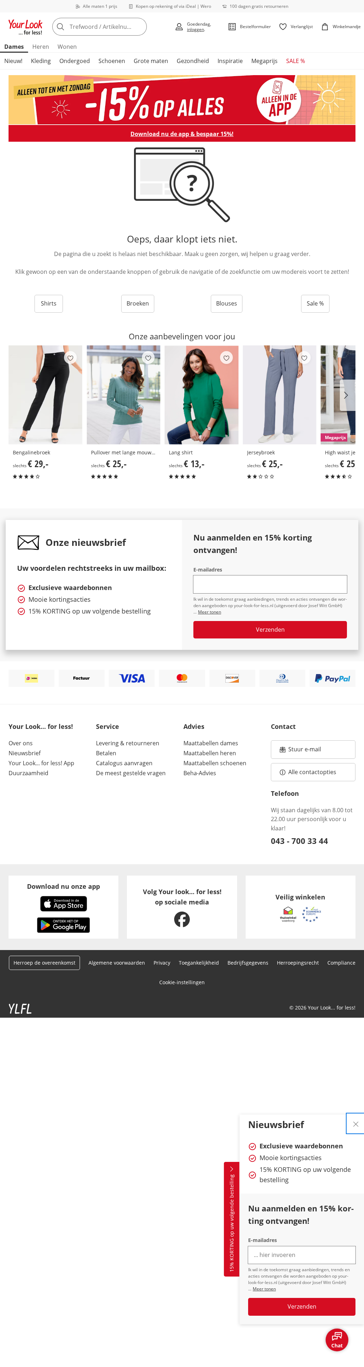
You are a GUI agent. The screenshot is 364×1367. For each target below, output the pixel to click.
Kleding (41, 61)
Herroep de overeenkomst (44, 962)
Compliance (341, 962)
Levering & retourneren (127, 743)
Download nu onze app (63, 886)
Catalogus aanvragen (124, 763)
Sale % (315, 303)
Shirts (49, 303)
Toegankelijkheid (199, 962)
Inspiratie (230, 61)
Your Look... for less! (41, 726)
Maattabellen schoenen (214, 763)
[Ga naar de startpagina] (25, 26)
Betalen (106, 753)
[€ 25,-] (124, 394)
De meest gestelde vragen (131, 773)
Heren (40, 47)
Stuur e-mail (304, 751)
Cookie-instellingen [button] (182, 982)
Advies (193, 726)
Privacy (162, 962)
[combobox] (111, 26)
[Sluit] (356, 1123)
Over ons (21, 743)
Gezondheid (193, 61)
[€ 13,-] (202, 394)
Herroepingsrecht (298, 962)
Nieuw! (13, 61)
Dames (14, 47)
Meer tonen (264, 1289)
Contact (283, 726)
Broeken (138, 303)
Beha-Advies (199, 773)
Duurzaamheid (28, 773)
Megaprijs (264, 61)
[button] (347, 395)
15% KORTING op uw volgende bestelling (231, 1223)
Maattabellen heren (209, 753)
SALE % (295, 61)
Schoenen (111, 61)
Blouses (226, 303)
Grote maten (151, 61)
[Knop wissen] (139, 27)
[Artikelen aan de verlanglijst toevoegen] (70, 357)
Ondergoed (74, 61)
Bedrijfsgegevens (248, 962)
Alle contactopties (312, 772)
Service (107, 726)
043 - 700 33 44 (299, 840)
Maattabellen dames (210, 743)
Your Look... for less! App (41, 763)
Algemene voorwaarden (117, 962)
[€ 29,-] (45, 394)
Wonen (67, 47)
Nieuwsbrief (25, 753)
